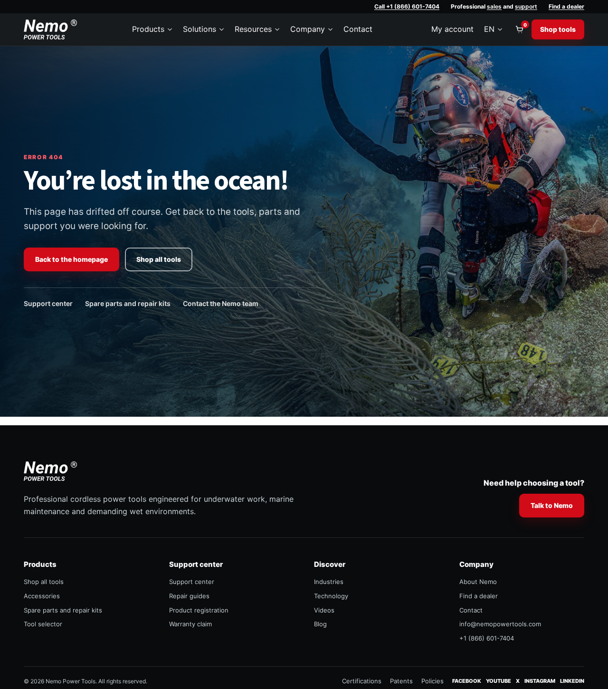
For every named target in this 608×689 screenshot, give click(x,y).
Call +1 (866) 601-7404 (406, 6)
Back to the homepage (71, 259)
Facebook (466, 680)
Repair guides (189, 596)
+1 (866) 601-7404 (486, 638)
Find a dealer (566, 6)
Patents (401, 681)
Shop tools (558, 29)
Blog (320, 624)
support (526, 6)
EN (489, 29)
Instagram (539, 680)
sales (494, 6)
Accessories (42, 596)
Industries (328, 581)
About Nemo (478, 581)
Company (307, 29)
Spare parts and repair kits (128, 303)
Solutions (199, 29)
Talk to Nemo (552, 505)
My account (452, 29)
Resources (253, 29)
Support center (48, 303)
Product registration (198, 610)
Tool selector (43, 624)
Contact (357, 29)
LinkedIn (572, 680)
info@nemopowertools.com (500, 624)
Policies (432, 681)
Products (148, 29)
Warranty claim (190, 624)
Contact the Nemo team (220, 303)
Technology (331, 596)
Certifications (361, 681)
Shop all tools (158, 259)
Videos (324, 610)
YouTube (498, 680)
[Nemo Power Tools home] (50, 29)
